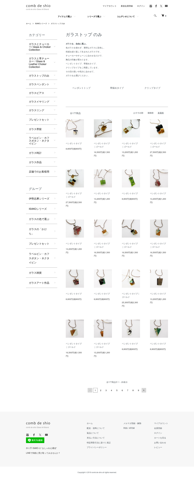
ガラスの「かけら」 (38, 231)
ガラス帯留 (35, 129)
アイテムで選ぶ (65, 16)
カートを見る (160, 437)
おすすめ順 (138, 112)
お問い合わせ (160, 442)
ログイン (141, 5)
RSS (125, 428)
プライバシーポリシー (97, 447)
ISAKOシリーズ (41, 23)
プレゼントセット (39, 119)
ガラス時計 (35, 153)
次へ (144, 390)
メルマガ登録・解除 (132, 423)
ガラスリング (36, 110)
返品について (93, 432)
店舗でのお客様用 (39, 171)
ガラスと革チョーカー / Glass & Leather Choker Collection (39, 62)
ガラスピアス (36, 93)
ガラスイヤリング (39, 101)
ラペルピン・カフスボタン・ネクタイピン (39, 140)
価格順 (151, 112)
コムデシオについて (126, 16)
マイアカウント (110, 5)
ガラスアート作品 (39, 282)
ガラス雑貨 (35, 272)
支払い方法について (96, 437)
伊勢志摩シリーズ (39, 198)
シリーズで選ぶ (94, 16)
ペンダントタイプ (74, 143)
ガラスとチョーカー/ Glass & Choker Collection (40, 46)
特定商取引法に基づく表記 (99, 442)
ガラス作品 (35, 162)
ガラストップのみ (39, 75)
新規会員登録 (127, 5)
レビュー (158, 447)
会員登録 (158, 428)
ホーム (28, 23)
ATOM (132, 428)
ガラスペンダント (39, 84)
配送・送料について (96, 428)
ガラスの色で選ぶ (39, 219)
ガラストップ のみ (58, 23)
